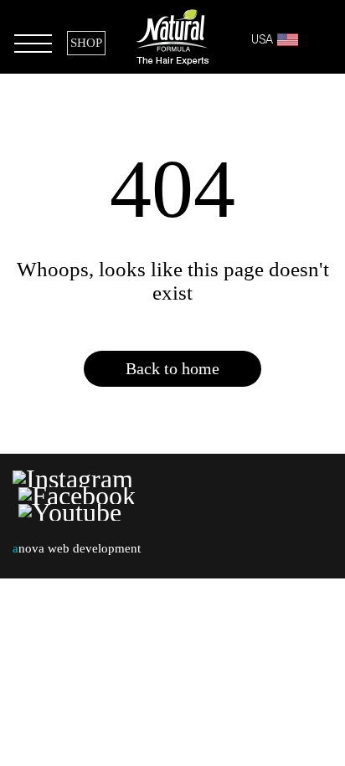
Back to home (172, 368)
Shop (86, 42)
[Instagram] (76, 479)
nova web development (77, 548)
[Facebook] (77, 496)
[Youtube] (70, 512)
